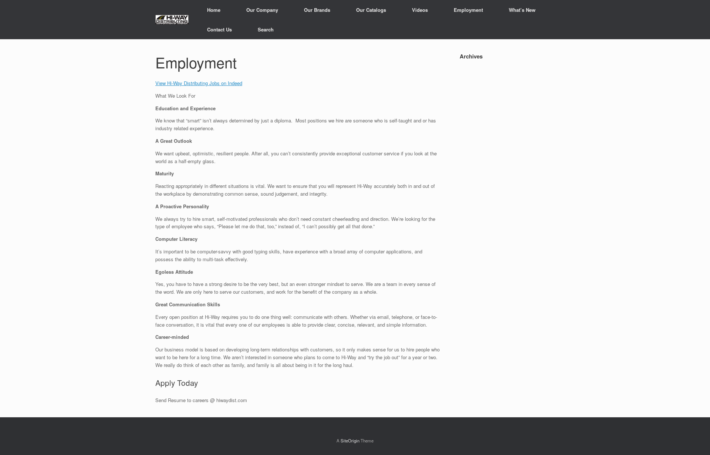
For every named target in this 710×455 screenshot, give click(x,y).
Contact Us (219, 29)
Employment (468, 9)
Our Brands (317, 9)
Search (266, 29)
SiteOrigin (350, 441)
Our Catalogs (371, 9)
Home (213, 9)
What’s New (522, 9)
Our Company (262, 9)
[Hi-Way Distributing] (172, 19)
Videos (420, 9)
